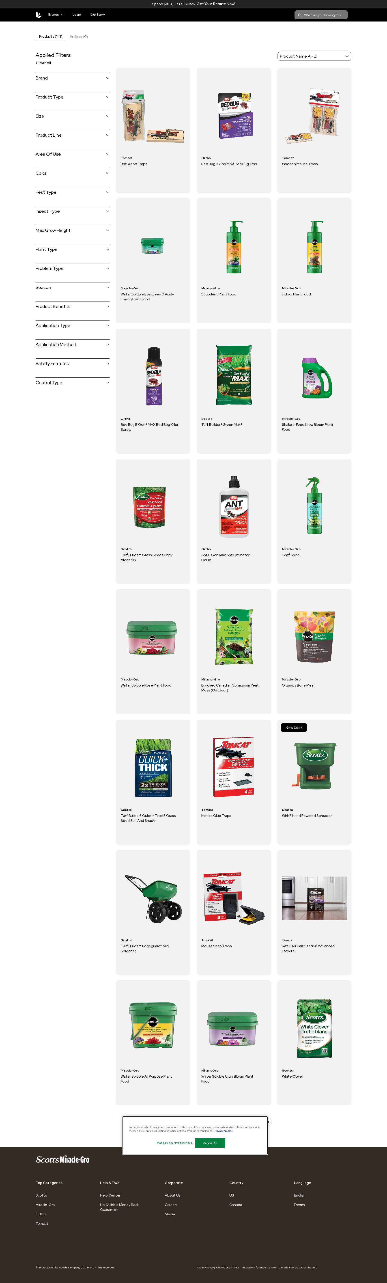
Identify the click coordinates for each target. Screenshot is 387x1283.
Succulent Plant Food (218, 294)
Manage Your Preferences (175, 1142)
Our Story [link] (97, 15)
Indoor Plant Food (296, 294)
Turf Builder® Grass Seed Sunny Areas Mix (146, 557)
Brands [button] (53, 15)
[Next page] (268, 1122)
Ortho (41, 1214)
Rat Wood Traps (134, 163)
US (231, 1195)
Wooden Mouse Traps (300, 163)
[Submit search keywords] (300, 15)
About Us (173, 1195)
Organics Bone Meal (298, 685)
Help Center (110, 1195)
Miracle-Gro (45, 1204)
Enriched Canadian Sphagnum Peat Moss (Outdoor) (230, 688)
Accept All (210, 1143)
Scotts (41, 1195)
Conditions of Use (227, 1267)
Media (170, 1214)
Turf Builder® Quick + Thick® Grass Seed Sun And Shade (148, 818)
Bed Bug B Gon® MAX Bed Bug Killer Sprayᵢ (149, 427)
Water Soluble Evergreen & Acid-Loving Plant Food (147, 296)
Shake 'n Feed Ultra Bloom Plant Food (307, 427)
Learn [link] (77, 15)
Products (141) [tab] (50, 36)
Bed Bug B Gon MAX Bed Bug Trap (229, 163)
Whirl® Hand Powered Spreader (307, 815)
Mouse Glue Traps (216, 815)
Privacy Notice (224, 1130)
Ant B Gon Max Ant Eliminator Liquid (225, 557)
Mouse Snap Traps (216, 946)
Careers (171, 1204)
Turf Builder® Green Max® (221, 424)
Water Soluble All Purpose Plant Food (146, 1079)
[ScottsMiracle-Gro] (39, 15)
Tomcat (42, 1223)
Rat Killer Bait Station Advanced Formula (308, 948)
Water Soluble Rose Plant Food (146, 685)
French (299, 1204)
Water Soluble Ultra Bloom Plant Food (227, 1079)
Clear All (43, 62)
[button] (64, 14)
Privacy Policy (205, 1267)
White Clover (292, 1076)
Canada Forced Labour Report (297, 1267)
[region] (195, 1135)
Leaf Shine (291, 555)
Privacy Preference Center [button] (259, 1267)
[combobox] (321, 14)
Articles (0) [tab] (79, 36)
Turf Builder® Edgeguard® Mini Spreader (145, 948)
